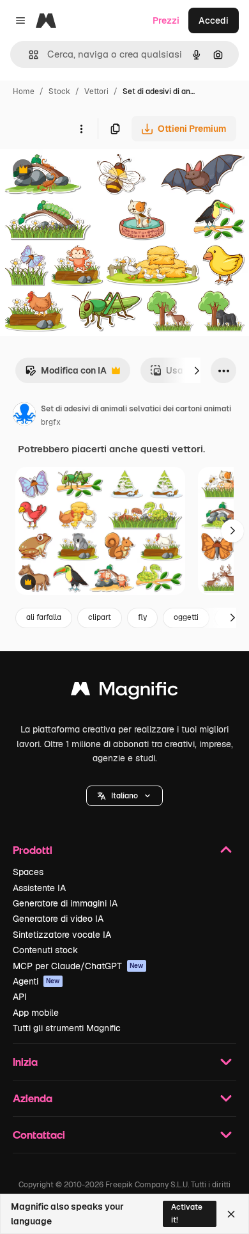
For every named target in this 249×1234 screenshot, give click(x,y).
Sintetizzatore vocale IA (62, 934)
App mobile (36, 1012)
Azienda (32, 1098)
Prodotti (32, 850)
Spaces (28, 872)
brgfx (51, 422)
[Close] (231, 1214)
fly (142, 617)
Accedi (214, 20)
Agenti (36, 981)
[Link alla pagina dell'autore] (24, 415)
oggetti (186, 617)
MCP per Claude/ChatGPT (78, 966)
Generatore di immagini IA (65, 903)
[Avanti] (196, 370)
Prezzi (166, 20)
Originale (84, 171)
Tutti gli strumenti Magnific (67, 1028)
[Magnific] (124, 692)
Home (23, 91)
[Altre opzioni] (81, 128)
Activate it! (186, 1213)
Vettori (96, 91)
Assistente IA (39, 888)
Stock (59, 91)
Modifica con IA (66, 374)
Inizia (25, 1061)
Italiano (124, 796)
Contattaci (39, 1134)
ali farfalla (43, 617)
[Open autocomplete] (28, 54)
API (20, 996)
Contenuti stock (45, 950)
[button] (124, 796)
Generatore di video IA (58, 918)
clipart (99, 617)
